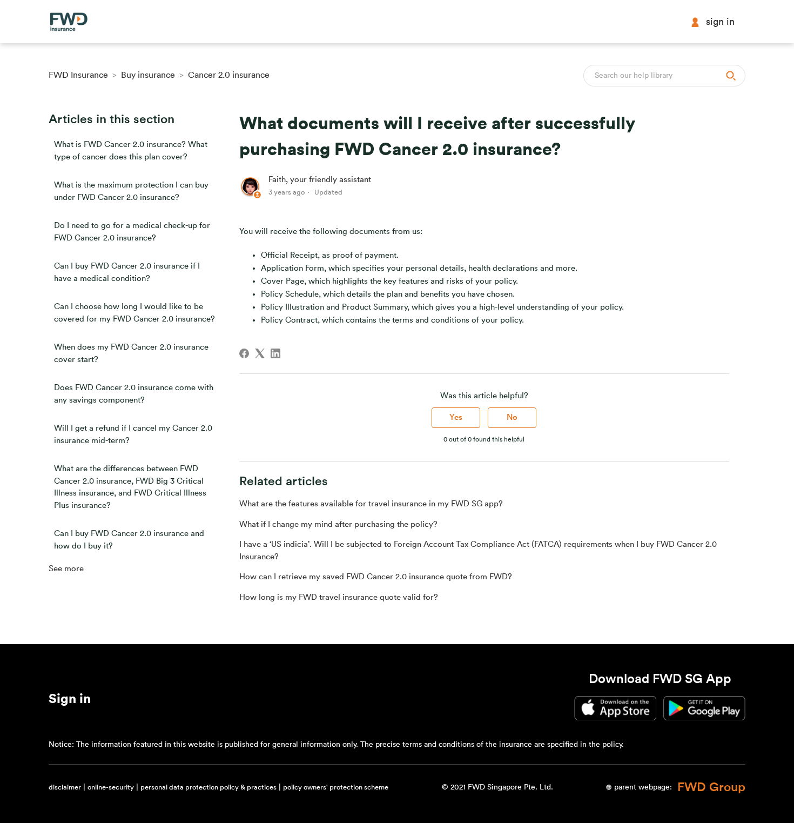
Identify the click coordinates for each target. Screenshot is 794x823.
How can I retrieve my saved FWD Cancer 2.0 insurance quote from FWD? (375, 577)
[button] (70, 701)
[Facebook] (244, 353)
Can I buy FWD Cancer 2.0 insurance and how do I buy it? (129, 540)
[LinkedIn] (275, 353)
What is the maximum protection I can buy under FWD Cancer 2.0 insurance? (131, 191)
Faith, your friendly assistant (319, 180)
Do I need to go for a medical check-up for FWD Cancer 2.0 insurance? (132, 232)
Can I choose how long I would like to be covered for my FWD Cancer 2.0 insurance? (134, 313)
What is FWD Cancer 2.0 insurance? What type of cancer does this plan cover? (130, 150)
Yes (455, 417)
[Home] (69, 22)
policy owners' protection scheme (335, 787)
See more (66, 569)
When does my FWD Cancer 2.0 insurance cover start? (131, 353)
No (512, 417)
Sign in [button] (720, 21)
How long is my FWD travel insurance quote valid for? (338, 597)
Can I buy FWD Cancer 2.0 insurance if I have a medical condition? (127, 272)
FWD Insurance (78, 75)
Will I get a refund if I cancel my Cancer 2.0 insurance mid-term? (133, 434)
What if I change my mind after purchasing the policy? (338, 524)
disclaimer (65, 787)
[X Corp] (260, 353)
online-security (111, 787)
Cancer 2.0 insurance (229, 75)
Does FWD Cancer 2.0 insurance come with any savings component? (133, 394)
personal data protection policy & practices (208, 787)
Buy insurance (148, 75)
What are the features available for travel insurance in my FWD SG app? (371, 504)
